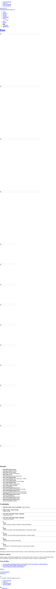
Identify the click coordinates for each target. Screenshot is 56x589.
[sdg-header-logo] (7, 9)
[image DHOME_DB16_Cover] (28, 164)
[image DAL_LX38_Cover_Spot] (28, 111)
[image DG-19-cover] (28, 353)
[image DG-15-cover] (28, 313)
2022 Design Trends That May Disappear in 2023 (14, 565)
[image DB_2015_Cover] (28, 253)
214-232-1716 (3, 8)
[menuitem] (29, 12)
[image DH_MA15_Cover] (28, 273)
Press (2, 30)
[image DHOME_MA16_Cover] (28, 216)
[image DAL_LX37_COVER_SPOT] (28, 58)
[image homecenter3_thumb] (28, 454)
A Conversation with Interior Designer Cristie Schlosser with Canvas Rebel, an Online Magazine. (25, 564)
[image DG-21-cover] (28, 394)
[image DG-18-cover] (28, 333)
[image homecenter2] (28, 434)
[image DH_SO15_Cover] (28, 293)
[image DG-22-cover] (28, 414)
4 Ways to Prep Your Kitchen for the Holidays (13, 566)
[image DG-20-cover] (28, 373)
